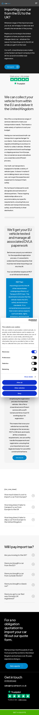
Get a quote (15, 666)
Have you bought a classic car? (15, 584)
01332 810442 (10, 681)
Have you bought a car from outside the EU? (14, 574)
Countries (8, 708)
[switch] (34, 357)
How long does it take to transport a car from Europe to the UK (14, 507)
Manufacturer (17, 708)
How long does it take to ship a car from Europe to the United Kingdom (15, 519)
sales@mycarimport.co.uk (15, 685)
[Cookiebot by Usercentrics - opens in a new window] (28, 320)
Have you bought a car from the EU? (14, 564)
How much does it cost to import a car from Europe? (15, 495)
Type (24, 708)
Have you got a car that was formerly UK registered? (14, 596)
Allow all (19, 382)
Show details (28, 377)
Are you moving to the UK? (15, 555)
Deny (19, 393)
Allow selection (19, 388)
